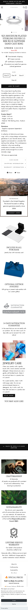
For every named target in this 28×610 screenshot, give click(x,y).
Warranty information (14, 167)
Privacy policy (4, 608)
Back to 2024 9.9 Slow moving (15, 447)
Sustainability (14, 570)
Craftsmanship (14, 567)
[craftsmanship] (14, 466)
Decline (14, 604)
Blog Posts (14, 573)
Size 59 (14, 75)
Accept (14, 600)
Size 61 (21, 75)
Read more (9, 395)
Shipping (11, 52)
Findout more (14, 213)
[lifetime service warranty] (14, 533)
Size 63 (14, 80)
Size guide (14, 160)
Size (14, 72)
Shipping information (13, 163)
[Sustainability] (14, 497)
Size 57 (6, 75)
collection (6, 134)
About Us (14, 564)
